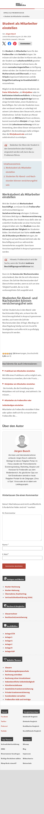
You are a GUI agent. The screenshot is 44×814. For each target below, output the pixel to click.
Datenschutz (27, 763)
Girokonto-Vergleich (30, 721)
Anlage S (8, 637)
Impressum (27, 754)
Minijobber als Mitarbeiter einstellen (20, 384)
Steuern (8, 667)
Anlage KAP (10, 651)
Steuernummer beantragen (10, 754)
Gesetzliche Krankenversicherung (19, 689)
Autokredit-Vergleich (30, 717)
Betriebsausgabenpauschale (17, 671)
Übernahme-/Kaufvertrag (15, 594)
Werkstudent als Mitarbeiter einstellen (18, 169)
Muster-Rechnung (12, 586)
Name (4, 544)
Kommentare (25, 43)
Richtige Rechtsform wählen (11, 758)
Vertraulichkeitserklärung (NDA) (19, 597)
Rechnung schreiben (13, 674)
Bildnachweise (28, 758)
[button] (4, 43)
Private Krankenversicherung (17, 692)
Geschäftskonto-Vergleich (32, 731)
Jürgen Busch (11, 34)
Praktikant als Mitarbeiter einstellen (20, 371)
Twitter (3, 721)
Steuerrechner (11, 613)
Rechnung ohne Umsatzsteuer (17, 678)
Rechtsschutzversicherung (16, 617)
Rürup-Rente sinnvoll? (8, 763)
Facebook (4, 717)
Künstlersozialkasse (13, 685)
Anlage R (8, 648)
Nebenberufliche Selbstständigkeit (19, 681)
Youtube (4, 731)
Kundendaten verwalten (15, 696)
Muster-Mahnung (12, 590)
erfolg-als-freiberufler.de (14, 13)
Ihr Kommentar (8, 513)
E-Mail (5, 554)
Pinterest (4, 726)
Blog (24, 749)
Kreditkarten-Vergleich (31, 726)
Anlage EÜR (10, 633)
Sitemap (26, 744)
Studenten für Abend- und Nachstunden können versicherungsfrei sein (21, 180)
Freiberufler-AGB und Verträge (18, 699)
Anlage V (8, 644)
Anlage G (8, 640)
